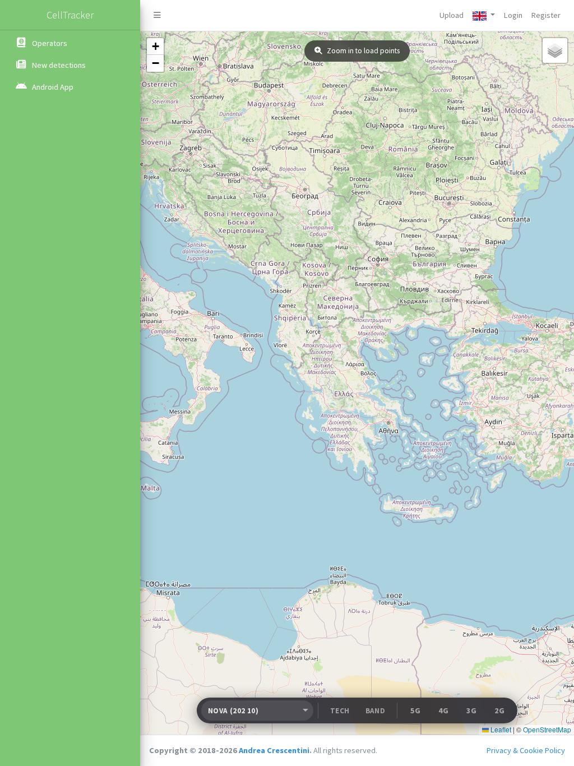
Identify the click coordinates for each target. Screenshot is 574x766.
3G (471, 710)
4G (443, 710)
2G (499, 710)
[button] (483, 15)
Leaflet (500, 729)
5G (415, 710)
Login (513, 15)
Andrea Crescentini (274, 750)
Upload (451, 15)
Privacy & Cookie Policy (526, 750)
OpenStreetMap (547, 729)
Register (546, 15)
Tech (340, 711)
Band (375, 711)
